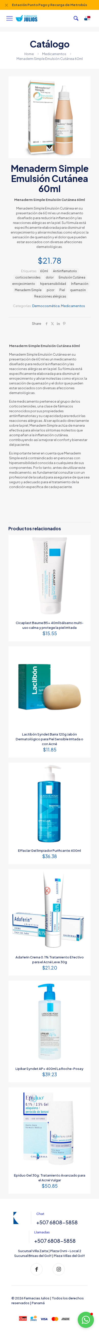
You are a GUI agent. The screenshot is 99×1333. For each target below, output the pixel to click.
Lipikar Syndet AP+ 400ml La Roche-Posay (49, 1069)
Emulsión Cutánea (72, 277)
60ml (44, 271)
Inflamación (79, 284)
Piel (62, 290)
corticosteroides (28, 277)
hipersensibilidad (53, 284)
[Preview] (84, 548)
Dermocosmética (46, 306)
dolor (50, 277)
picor (50, 290)
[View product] (84, 540)
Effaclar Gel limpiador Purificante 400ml (49, 850)
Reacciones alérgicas (50, 296)
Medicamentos (54, 54)
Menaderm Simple (28, 290)
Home (29, 54)
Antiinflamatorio (65, 271)
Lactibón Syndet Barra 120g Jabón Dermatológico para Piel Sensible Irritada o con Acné (49, 739)
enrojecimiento (23, 284)
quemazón (78, 290)
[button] (86, 1320)
